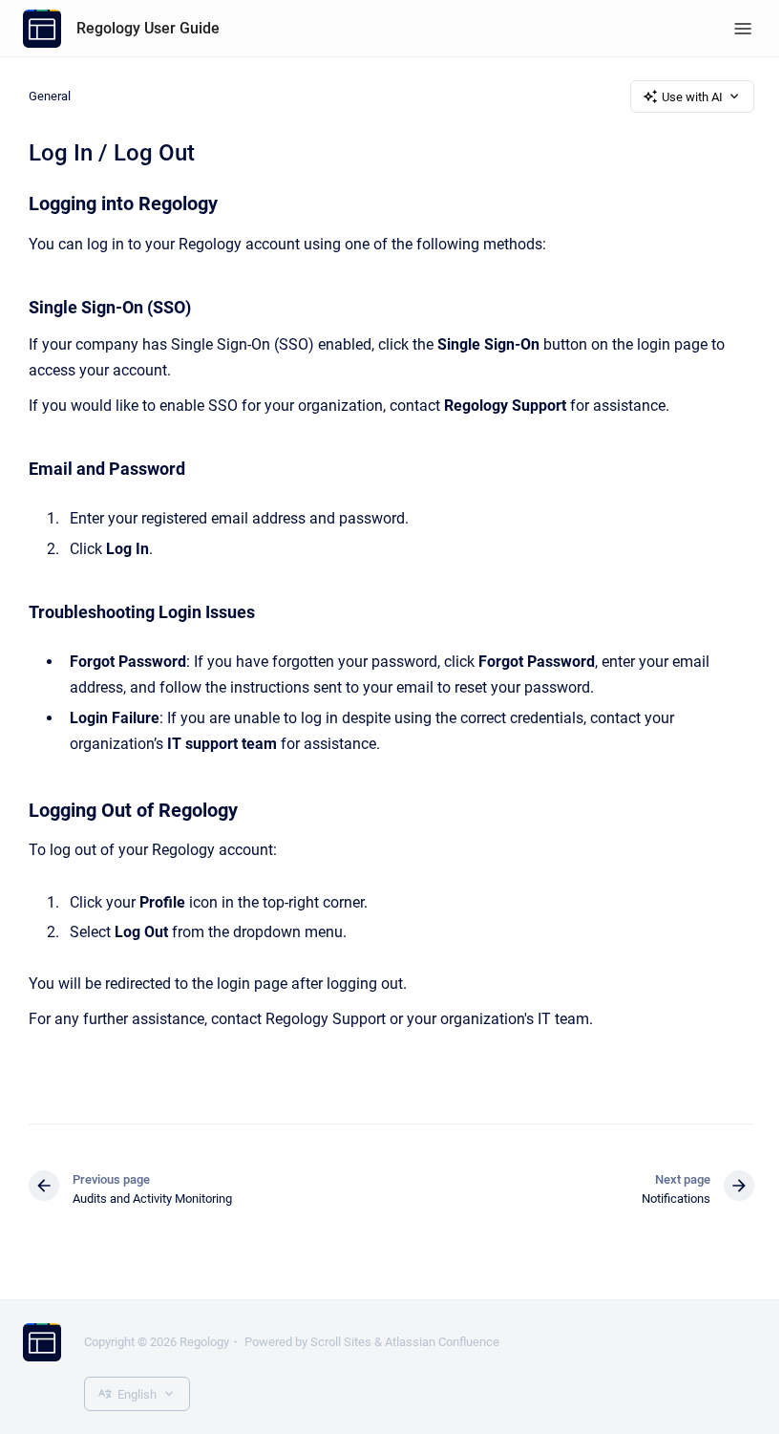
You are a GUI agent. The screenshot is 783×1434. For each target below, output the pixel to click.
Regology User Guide (148, 28)
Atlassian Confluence (442, 1342)
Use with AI (692, 97)
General (50, 96)
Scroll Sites (340, 1342)
